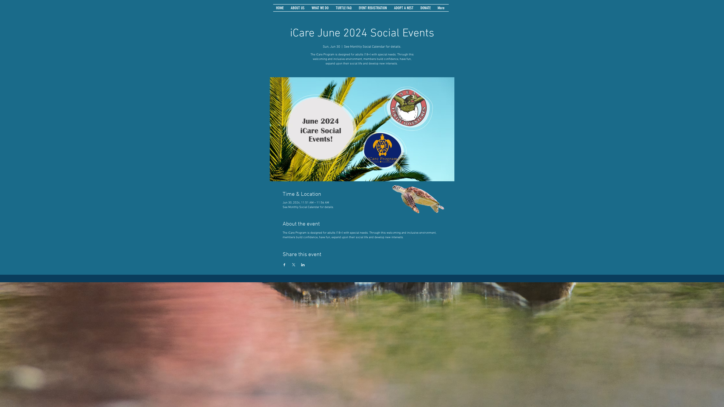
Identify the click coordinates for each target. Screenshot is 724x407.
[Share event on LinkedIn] (303, 264)
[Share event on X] (293, 264)
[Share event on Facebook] (284, 264)
